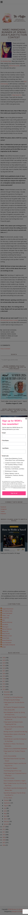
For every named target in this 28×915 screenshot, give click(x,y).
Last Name (5, 448)
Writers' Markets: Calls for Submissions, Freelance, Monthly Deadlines (14, 475)
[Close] (26, 419)
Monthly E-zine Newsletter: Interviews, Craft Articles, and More (14, 468)
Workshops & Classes (11, 471)
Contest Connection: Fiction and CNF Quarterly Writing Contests (14, 463)
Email (4, 432)
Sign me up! (14, 493)
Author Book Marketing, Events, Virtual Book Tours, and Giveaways (14, 459)
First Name (5, 440)
